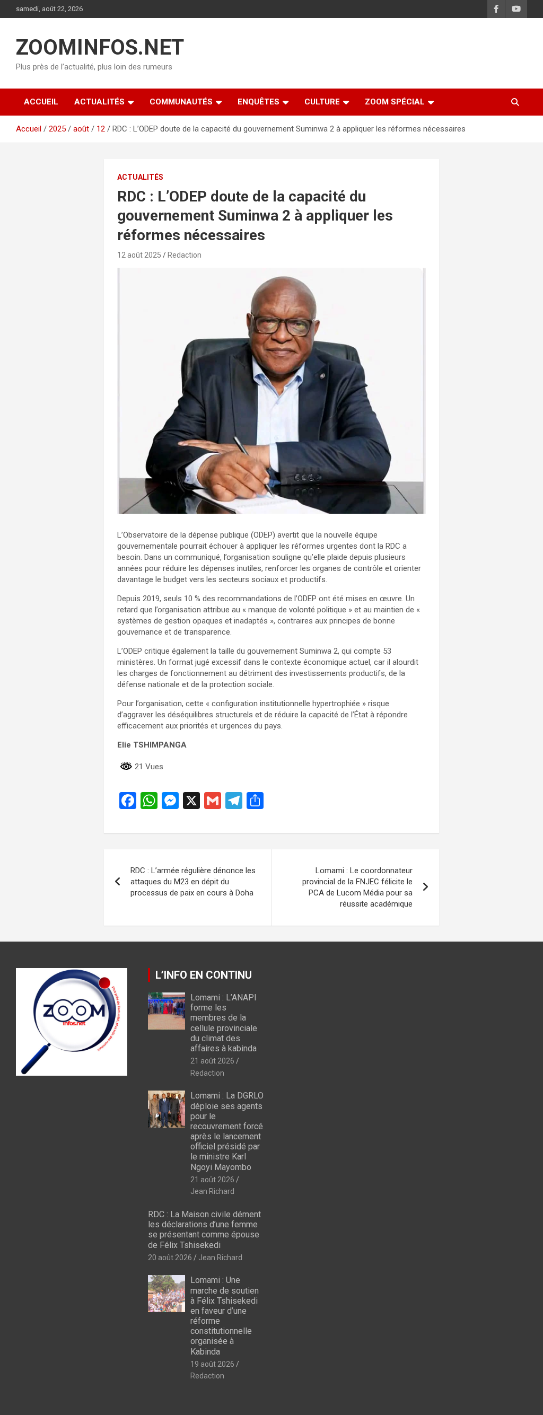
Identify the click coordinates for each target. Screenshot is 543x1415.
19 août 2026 (212, 1364)
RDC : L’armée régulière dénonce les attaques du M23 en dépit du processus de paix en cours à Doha (193, 882)
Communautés (181, 102)
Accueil (41, 102)
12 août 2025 (139, 255)
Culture (322, 102)
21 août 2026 (212, 1061)
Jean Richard (212, 1191)
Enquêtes (258, 102)
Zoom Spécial (395, 102)
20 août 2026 (170, 1257)
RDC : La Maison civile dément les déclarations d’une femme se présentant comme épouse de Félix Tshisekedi (204, 1229)
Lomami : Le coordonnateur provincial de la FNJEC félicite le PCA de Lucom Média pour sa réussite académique (357, 887)
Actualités (99, 102)
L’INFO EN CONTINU (203, 975)
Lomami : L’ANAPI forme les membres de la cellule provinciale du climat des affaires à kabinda (223, 1022)
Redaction (185, 255)
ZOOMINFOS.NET (100, 47)
